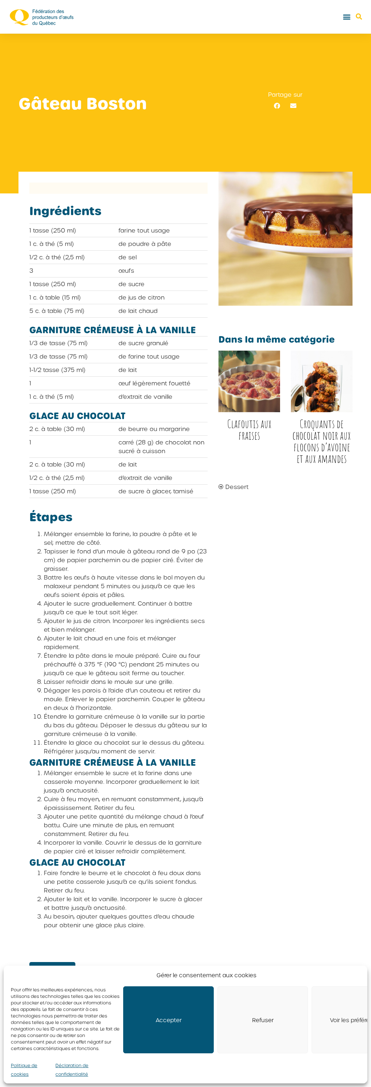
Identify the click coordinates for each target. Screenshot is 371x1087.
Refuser (263, 1020)
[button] (347, 17)
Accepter (169, 1020)
